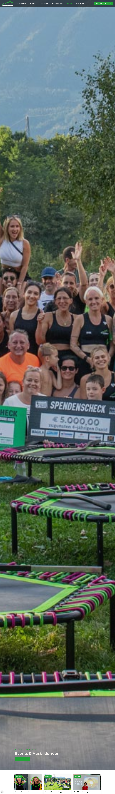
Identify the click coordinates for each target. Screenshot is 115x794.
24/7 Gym (32, 3)
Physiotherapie (43, 3)
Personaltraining (57, 3)
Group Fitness (21, 3)
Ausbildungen (80, 3)
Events (69, 3)
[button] (2, 792)
